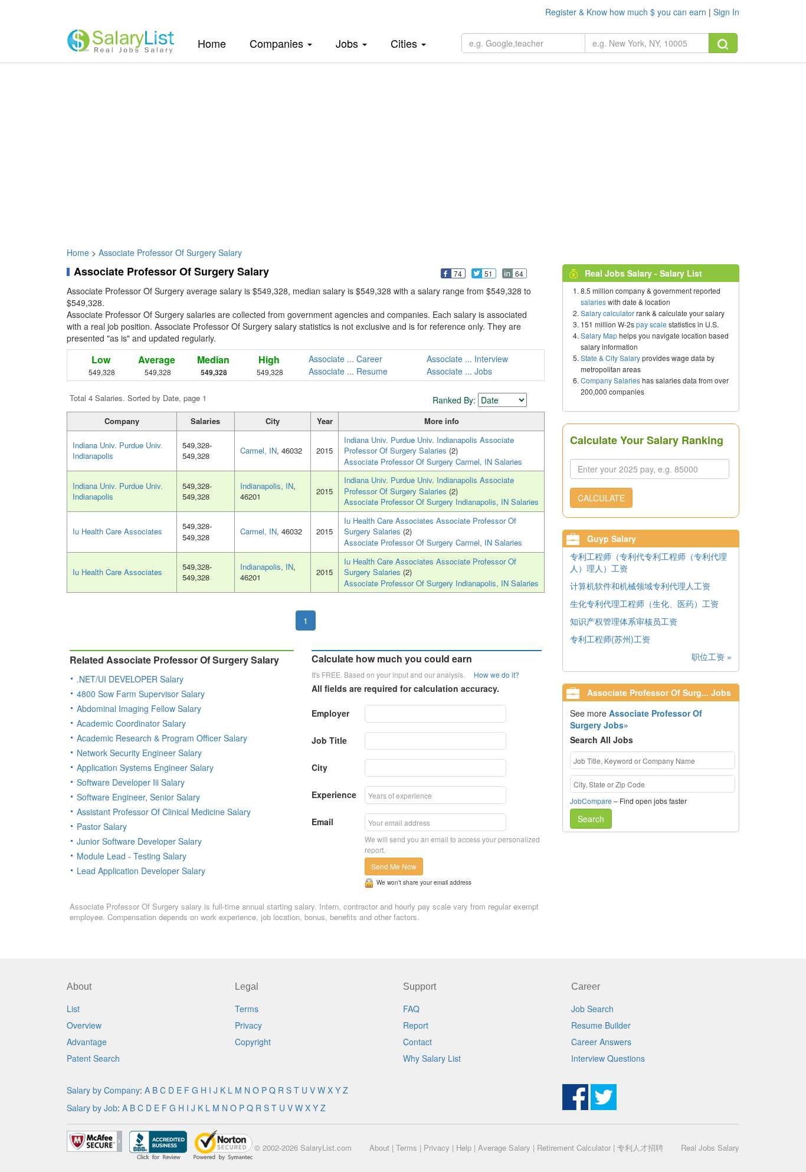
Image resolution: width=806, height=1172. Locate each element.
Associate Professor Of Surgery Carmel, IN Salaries (433, 461)
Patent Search (93, 1058)
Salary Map (599, 335)
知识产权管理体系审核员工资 (623, 621)
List (73, 1009)
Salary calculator (607, 313)
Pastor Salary (102, 826)
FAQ (411, 1009)
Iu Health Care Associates (117, 531)
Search (591, 819)
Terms (246, 1009)
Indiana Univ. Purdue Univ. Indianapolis (118, 450)
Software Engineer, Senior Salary (138, 797)
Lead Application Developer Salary (141, 870)
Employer (330, 713)
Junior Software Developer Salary (139, 841)
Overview (84, 1025)
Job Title (329, 740)
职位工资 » (712, 656)
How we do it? (496, 674)
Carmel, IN (258, 450)
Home (216, 43)
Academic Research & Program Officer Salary (162, 738)
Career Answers (601, 1042)
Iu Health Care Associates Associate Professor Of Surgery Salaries (430, 526)
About (379, 1147)
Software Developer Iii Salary (131, 782)
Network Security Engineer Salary (139, 753)
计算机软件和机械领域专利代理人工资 (640, 586)
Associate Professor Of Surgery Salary (170, 252)
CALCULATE (601, 498)
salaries (593, 302)
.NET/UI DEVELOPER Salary (130, 679)
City (319, 767)
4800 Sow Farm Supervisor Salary (141, 694)
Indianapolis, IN (266, 485)
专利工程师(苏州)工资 (610, 639)
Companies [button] (278, 43)
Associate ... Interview (467, 359)
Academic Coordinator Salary (131, 723)
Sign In (726, 12)
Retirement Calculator (574, 1147)
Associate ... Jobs (459, 371)
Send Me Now (394, 866)
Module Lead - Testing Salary (131, 856)
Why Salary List (432, 1058)
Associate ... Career (345, 359)
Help (463, 1147)
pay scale (651, 324)
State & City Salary (610, 358)
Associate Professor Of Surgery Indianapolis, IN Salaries (441, 501)
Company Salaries (610, 380)
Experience (334, 794)
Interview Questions (608, 1058)
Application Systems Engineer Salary (145, 767)
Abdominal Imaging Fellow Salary (139, 708)
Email (322, 822)
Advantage (87, 1042)
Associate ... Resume (348, 371)
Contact (417, 1042)
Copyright (253, 1042)
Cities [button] (405, 43)
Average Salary (504, 1147)
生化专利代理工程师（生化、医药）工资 (644, 603)
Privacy (248, 1025)
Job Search (592, 1009)
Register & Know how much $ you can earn (627, 12)
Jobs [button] (348, 43)
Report (415, 1025)
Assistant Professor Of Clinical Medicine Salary (164, 812)
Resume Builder (601, 1025)
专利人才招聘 (640, 1147)
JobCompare (591, 801)
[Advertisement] (403, 149)
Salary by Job (92, 1108)
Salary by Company (103, 1090)
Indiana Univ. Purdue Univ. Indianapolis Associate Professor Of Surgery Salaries (429, 445)
